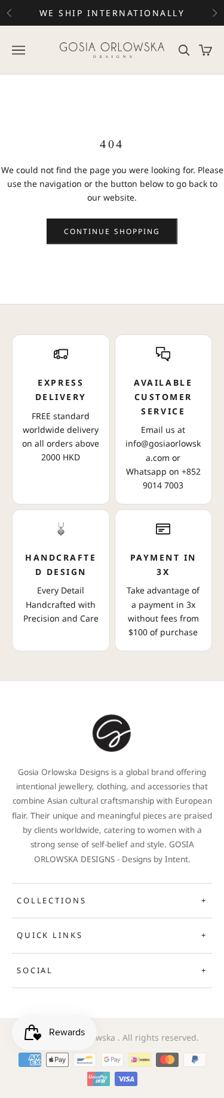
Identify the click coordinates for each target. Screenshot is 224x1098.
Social (112, 970)
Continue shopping (112, 231)
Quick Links (112, 935)
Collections (112, 900)
